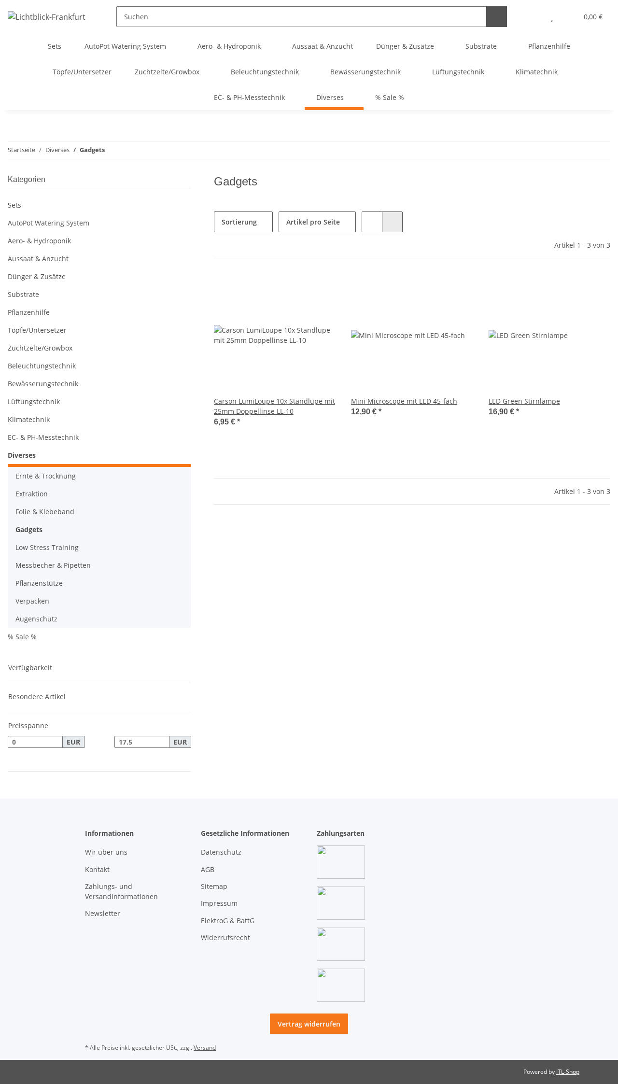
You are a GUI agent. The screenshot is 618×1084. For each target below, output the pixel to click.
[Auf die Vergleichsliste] (294, 290)
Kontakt (97, 869)
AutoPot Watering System (48, 222)
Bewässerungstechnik (43, 383)
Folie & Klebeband (44, 511)
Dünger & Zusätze (37, 276)
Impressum (219, 903)
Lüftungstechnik (34, 401)
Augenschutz (36, 618)
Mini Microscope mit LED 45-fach (404, 401)
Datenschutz (221, 852)
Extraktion (31, 493)
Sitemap (214, 886)
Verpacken (32, 600)
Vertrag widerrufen (309, 1023)
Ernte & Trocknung (45, 475)
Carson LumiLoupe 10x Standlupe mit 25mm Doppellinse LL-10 (274, 406)
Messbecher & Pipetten (53, 565)
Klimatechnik (29, 419)
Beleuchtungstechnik (42, 365)
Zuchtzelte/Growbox (40, 347)
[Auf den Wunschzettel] (319, 290)
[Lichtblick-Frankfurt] (46, 17)
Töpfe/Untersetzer (37, 330)
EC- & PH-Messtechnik (43, 437)
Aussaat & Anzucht (38, 258)
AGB (207, 869)
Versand (205, 1047)
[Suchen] (496, 16)
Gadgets (28, 529)
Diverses (22, 455)
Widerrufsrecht (225, 937)
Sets (14, 205)
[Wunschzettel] (552, 16)
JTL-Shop (567, 1072)
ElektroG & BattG (227, 920)
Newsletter (102, 913)
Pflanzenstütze (39, 583)
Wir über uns (106, 852)
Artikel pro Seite (313, 221)
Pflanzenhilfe (29, 312)
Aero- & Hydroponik (39, 240)
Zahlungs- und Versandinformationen (121, 891)
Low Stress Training (47, 547)
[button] (532, 16)
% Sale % (22, 636)
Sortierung (239, 221)
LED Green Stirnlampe (524, 401)
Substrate (23, 294)
